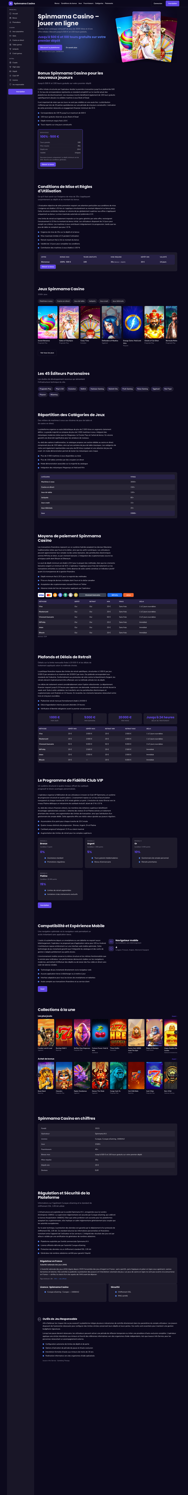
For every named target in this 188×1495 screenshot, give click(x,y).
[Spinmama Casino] (146, 34)
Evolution (72, 389)
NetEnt (83, 389)
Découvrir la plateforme (50, 47)
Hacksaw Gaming (97, 389)
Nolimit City (113, 389)
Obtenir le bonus (48, 164)
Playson (43, 395)
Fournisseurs (88, 3)
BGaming (54, 395)
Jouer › (174, 1016)
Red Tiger (168, 389)
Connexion (158, 3)
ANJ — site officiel (60, 1279)
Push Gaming (128, 389)
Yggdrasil (156, 389)
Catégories (99, 3)
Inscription (172, 3)
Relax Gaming (142, 389)
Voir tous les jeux (47, 353)
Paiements (109, 3)
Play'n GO (60, 389)
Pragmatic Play (45, 389)
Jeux (80, 3)
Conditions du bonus (69, 3)
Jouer (42, 989)
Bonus (57, 3)
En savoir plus (71, 47)
